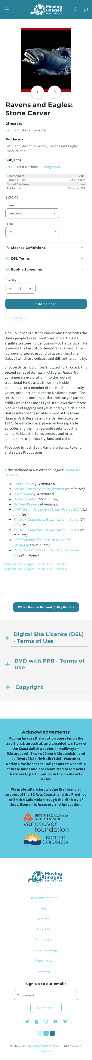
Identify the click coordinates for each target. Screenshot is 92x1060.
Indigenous (52, 166)
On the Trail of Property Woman (38, 488)
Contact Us (43, 939)
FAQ (44, 908)
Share (18, 317)
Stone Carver (23, 483)
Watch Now (43, 960)
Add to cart (46, 304)
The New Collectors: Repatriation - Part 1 (46, 519)
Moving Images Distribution (41, 1046)
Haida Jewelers (25, 499)
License (10, 205)
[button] (7, 9)
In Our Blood (23, 494)
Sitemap (43, 971)
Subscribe (46, 1008)
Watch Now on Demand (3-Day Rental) (46, 607)
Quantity (11, 280)
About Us (44, 929)
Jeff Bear (13, 130)
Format (10, 224)
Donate (43, 919)
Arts (9, 166)
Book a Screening (43, 950)
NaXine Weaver (25, 504)
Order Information (44, 898)
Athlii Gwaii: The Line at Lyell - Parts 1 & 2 (46, 509)
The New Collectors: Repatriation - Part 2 (46, 529)
